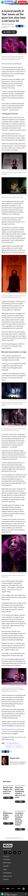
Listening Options (7, 872)
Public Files (5, 866)
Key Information (7, 862)
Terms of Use (6, 859)
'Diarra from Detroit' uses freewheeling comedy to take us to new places (20, 792)
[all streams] (26, 894)
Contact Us (5, 879)
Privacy (5, 869)
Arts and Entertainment (12, 743)
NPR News (9, 746)
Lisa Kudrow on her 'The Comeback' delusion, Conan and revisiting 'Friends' (19, 819)
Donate (23, 2)
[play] (2, 894)
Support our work (7, 876)
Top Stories (18, 746)
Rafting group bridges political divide (7, 816)
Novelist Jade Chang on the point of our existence (8, 790)
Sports (4, 811)
